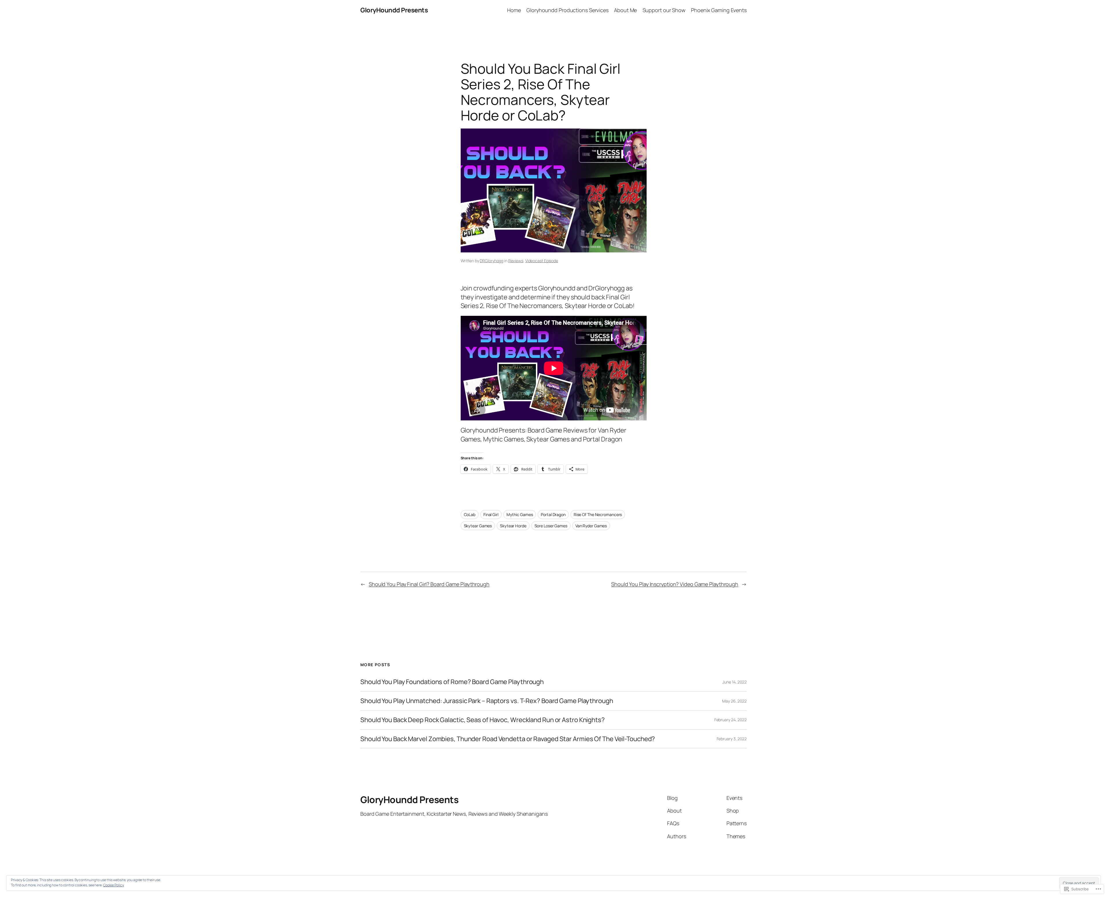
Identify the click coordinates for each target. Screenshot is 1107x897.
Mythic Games (520, 514)
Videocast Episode (541, 260)
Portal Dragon (553, 514)
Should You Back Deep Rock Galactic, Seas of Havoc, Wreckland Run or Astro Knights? (482, 720)
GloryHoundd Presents (394, 10)
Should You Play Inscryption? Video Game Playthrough (674, 584)
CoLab (470, 514)
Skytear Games (478, 525)
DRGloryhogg (491, 260)
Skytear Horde (513, 525)
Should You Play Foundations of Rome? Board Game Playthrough (452, 682)
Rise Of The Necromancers (598, 514)
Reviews (515, 260)
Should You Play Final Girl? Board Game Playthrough (429, 584)
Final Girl (490, 514)
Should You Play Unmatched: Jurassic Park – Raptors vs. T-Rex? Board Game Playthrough (486, 701)
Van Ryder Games (591, 525)
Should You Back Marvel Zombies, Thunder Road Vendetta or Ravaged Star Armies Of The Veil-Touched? (507, 739)
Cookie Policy (113, 885)
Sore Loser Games (550, 525)
